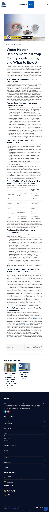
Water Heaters (7, 438)
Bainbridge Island (7, 462)
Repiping (5, 433)
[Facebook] (5, 411)
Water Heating (18, 44)
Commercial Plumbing (8, 423)
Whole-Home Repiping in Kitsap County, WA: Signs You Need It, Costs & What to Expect (34, 347)
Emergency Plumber (8, 426)
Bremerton (6, 450)
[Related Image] (10, 367)
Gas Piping (6, 430)
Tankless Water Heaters (9, 435)
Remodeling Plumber (8, 421)
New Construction (7, 428)
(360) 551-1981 (23, 4)
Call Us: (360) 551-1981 (41, 507)
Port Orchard (6, 455)
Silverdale (6, 452)
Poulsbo (5, 460)
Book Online (31, 4)
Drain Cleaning (7, 440)
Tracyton (6, 465)
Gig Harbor (6, 457)
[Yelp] (8, 411)
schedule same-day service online (24, 324)
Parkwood (6, 467)
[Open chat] (46, 509)
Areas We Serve (15, 508)
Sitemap (10, 508)
